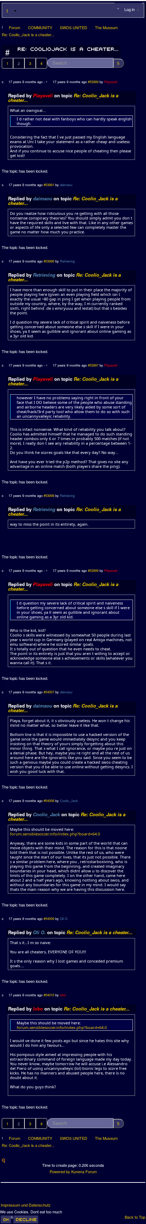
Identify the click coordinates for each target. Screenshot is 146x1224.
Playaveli (110, 81)
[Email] (46, 1195)
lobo (63, 994)
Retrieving (67, 261)
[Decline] (25, 1219)
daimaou (66, 184)
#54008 (49, 800)
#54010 (49, 994)
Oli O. (64, 918)
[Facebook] (6, 1195)
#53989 (93, 81)
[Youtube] (33, 1195)
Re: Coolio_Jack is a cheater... (100, 932)
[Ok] (6, 1219)
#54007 (49, 691)
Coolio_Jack (69, 800)
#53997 (93, 365)
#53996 (49, 261)
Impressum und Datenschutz (26, 1205)
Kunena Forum (84, 1171)
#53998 (49, 495)
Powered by (60, 1171)
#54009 (49, 918)
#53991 (49, 184)
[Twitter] (20, 1195)
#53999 (93, 570)
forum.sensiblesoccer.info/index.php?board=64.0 (55, 833)
